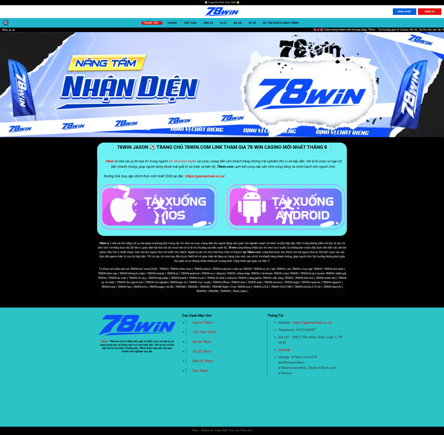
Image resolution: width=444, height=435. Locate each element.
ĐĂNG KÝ (430, 11)
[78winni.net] (222, 11)
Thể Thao (190, 23)
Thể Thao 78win (204, 332)
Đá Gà (238, 23)
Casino (172, 23)
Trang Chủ (150, 23)
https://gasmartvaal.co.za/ (312, 323)
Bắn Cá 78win (202, 361)
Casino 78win (202, 323)
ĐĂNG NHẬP (404, 11)
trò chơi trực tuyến (182, 161)
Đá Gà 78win (201, 342)
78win (103, 341)
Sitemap (284, 350)
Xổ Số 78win (201, 351)
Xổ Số (252, 23)
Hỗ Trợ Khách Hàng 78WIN (280, 23)
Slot (223, 23)
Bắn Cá (208, 23)
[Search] (5, 23)
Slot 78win (200, 371)
